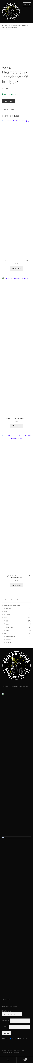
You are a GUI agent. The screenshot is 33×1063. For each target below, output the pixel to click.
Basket (21, 1058)
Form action (6, 1038)
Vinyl (7, 624)
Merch (6, 633)
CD (14, 25)
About (4, 1052)
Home (5, 25)
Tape (7, 630)
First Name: (5, 1020)
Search (8, 1060)
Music (10, 25)
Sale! (5, 611)
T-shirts (8, 639)
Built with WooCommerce (15, 1052)
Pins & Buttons (10, 636)
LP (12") (10, 627)
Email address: (6, 1011)
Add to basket (8, 101)
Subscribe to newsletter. (9, 1006)
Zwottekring (7, 614)
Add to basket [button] (16, 268)
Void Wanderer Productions (12, 605)
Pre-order (9, 608)
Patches (8, 642)
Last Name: (5, 1027)
